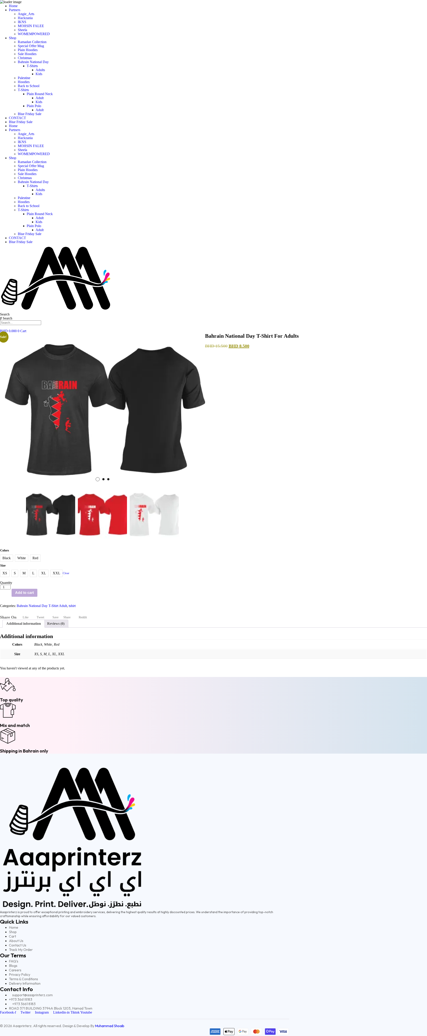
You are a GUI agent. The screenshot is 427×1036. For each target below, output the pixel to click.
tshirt (72, 606)
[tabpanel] (102, 410)
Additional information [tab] (23, 623)
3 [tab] (108, 479)
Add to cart (24, 593)
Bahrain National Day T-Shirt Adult (42, 606)
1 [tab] (98, 479)
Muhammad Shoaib (109, 1026)
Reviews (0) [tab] (55, 623)
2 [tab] (103, 479)
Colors (4, 550)
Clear (66, 573)
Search (5, 314)
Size (3, 565)
